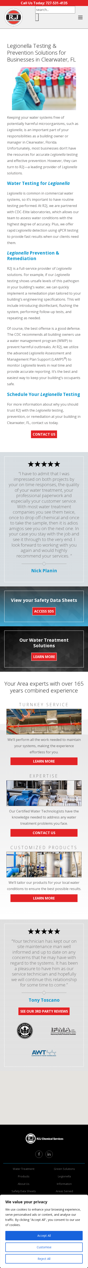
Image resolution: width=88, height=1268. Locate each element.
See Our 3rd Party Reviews (44, 1011)
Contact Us (44, 434)
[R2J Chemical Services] (13, 17)
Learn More (44, 761)
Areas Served (64, 1191)
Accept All (44, 1236)
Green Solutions (64, 1169)
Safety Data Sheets (24, 1191)
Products (23, 1176)
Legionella (64, 1176)
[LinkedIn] (49, 1154)
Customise (44, 1247)
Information (64, 1184)
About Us (23, 1184)
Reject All (44, 1259)
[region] (44, 1231)
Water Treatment (23, 1169)
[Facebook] (39, 1154)
